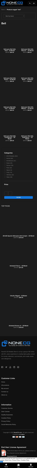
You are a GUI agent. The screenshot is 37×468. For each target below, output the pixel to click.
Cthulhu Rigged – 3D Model (18, 296)
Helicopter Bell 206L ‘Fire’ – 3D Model (10, 107)
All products (5, 385)
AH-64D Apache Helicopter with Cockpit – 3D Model (18, 236)
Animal (8, 158)
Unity (7, 172)
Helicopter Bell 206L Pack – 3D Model (10, 49)
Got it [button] (1, 462)
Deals (8, 163)
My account (5, 388)
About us (4, 395)
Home (3, 9)
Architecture (9, 161)
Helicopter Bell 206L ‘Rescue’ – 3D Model (27, 49)
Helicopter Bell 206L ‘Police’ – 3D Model (10, 78)
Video (8, 177)
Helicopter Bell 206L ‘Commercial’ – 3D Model (10, 137)
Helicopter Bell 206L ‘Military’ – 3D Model (27, 107)
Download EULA (12, 456)
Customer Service (7, 408)
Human (8, 165)
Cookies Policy (6, 418)
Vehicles (8, 175)
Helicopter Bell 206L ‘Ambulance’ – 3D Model (27, 137)
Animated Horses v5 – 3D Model (18, 326)
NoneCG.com (18, 432)
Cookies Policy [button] (25, 460)
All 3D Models (10, 156)
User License (5, 411)
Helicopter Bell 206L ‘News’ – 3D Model (27, 78)
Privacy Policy (5, 421)
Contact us (4, 392)
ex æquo (22, 434)
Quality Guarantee (7, 415)
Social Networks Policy (8, 424)
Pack (7, 168)
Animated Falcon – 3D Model (18, 266)
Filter (19, 197)
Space (8, 170)
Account (31, 467)
